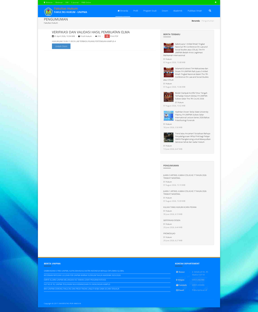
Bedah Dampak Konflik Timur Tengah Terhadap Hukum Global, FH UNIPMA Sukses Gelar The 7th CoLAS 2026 (191, 96)
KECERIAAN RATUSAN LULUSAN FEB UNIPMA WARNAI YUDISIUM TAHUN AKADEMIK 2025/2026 (82, 275)
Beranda (124, 10)
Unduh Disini (61, 46)
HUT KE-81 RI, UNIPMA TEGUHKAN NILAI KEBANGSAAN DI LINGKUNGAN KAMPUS (77, 284)
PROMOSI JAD (169, 233)
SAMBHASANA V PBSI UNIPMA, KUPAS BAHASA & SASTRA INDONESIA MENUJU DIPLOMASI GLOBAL (84, 271)
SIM (66, 2)
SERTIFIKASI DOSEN (171, 220)
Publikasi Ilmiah (195, 10)
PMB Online (86, 2)
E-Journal (75, 2)
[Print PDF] (107, 36)
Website (49, 2)
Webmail (59, 2)
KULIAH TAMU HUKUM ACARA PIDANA (179, 207)
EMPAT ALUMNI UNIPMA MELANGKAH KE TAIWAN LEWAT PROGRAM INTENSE (75, 280)
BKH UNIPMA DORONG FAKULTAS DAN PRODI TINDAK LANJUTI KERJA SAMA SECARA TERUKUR (81, 288)
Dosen (165, 10)
